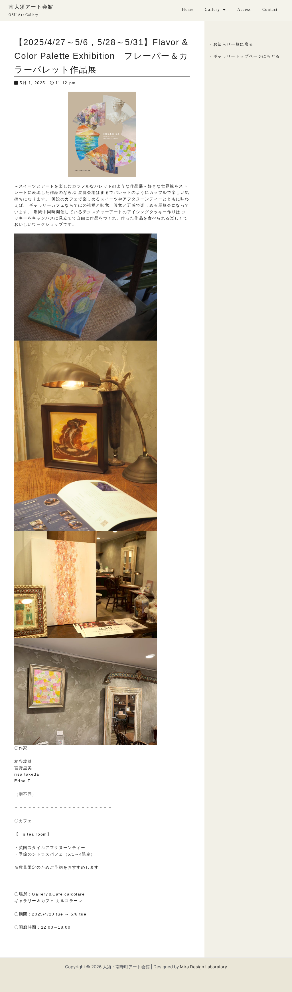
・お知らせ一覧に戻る (231, 44)
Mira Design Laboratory (203, 966)
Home (187, 9)
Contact (270, 9)
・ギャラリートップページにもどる (244, 56)
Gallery (212, 9)
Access (244, 9)
